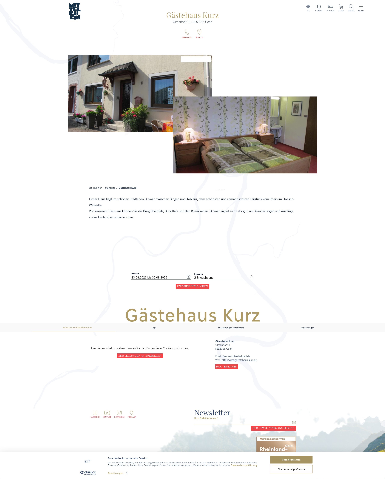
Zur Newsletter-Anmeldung (273, 428)
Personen (198, 274)
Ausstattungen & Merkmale (231, 327)
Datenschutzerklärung (244, 465)
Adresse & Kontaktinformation (77, 327)
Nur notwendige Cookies (291, 469)
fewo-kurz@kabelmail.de (236, 356)
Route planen (226, 366)
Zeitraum (135, 274)
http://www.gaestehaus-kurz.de (239, 360)
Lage (154, 327)
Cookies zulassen (291, 459)
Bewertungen (307, 327)
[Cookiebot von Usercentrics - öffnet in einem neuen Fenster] (88, 473)
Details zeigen (115, 473)
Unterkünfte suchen (192, 286)
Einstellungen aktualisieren (139, 355)
